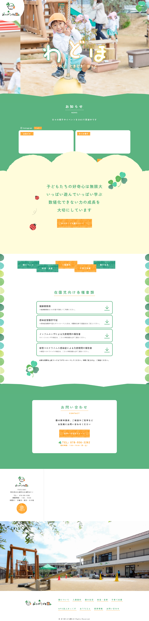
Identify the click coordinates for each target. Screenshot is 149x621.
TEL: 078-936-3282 (76, 442)
